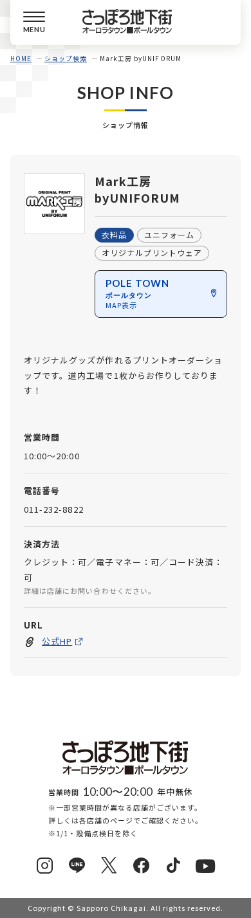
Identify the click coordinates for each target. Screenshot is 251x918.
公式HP (57, 641)
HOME (21, 58)
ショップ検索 (65, 58)
